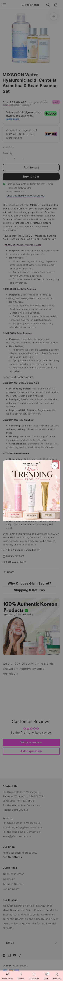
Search (21, 978)
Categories (34, 978)
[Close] (54, 465)
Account (57, 978)
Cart (46, 976)
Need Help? (7, 978)
